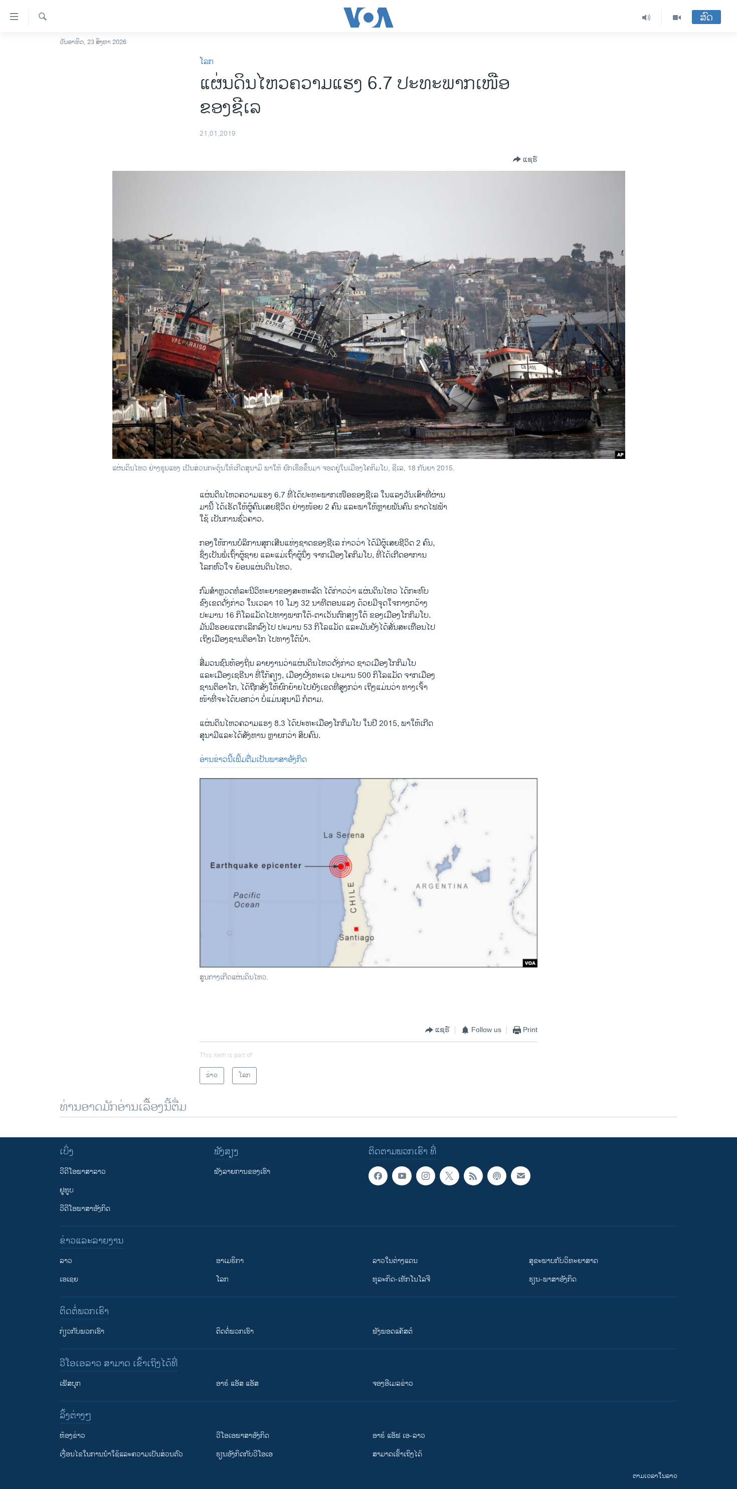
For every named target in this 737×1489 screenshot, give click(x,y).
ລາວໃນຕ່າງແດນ (395, 1261)
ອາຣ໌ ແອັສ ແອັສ (237, 1383)
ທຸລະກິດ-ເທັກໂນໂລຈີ (401, 1279)
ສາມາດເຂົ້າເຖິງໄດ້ (397, 1454)
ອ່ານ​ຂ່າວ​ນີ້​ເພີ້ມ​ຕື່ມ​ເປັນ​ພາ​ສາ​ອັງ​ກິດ (253, 760)
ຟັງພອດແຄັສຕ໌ (393, 1331)
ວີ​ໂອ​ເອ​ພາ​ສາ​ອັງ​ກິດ (242, 1435)
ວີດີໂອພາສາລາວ (83, 1171)
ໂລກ (207, 62)
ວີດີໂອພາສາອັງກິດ (85, 1208)
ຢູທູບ (67, 1190)
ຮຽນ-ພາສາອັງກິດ (553, 1279)
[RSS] (473, 1175)
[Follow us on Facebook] (378, 1175)
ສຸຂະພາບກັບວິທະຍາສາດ (563, 1261)
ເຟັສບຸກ (70, 1383)
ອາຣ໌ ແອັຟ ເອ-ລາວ (399, 1435)
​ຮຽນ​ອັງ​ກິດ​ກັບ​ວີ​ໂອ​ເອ (244, 1454)
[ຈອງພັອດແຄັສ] (520, 1175)
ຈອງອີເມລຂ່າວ (393, 1383)
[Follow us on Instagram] (425, 1175)
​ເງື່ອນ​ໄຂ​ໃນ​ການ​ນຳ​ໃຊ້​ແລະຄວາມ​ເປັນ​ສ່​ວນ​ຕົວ (121, 1454)
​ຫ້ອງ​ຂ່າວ (72, 1435)
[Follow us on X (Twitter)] (449, 1175)
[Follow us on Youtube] (401, 1175)
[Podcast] (496, 1175)
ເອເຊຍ (69, 1279)
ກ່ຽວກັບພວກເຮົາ (82, 1331)
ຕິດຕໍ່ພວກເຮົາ (235, 1331)
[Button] (525, 159)
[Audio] (646, 17)
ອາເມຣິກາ (230, 1261)
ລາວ (66, 1261)
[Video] (677, 17)
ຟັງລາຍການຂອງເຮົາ (242, 1171)
